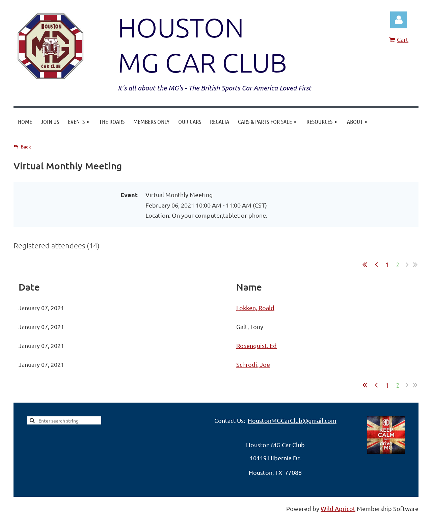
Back (26, 146)
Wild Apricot (338, 508)
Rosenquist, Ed (256, 345)
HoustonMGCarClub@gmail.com (292, 420)
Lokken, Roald (255, 307)
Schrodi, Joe (253, 364)
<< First (364, 265)
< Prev (376, 265)
